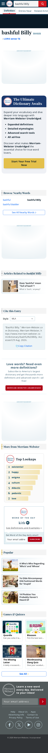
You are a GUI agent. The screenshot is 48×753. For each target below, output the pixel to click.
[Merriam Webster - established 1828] (9, 4)
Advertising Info (17, 714)
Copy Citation (25, 345)
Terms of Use (32, 717)
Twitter (19, 725)
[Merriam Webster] (23, 511)
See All (23, 673)
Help (13, 711)
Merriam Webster (8, 689)
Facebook (9, 725)
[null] (27, 522)
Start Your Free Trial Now (23, 163)
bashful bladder (11, 204)
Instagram (38, 725)
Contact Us (33, 714)
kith (22, 523)
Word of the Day (23, 518)
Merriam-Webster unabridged (24, 388)
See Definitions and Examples (23, 527)
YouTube (29, 725)
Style (5, 318)
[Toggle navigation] (3, 4)
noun (37, 33)
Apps (33, 711)
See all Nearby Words (23, 212)
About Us (23, 711)
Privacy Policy (16, 717)
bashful (7, 199)
